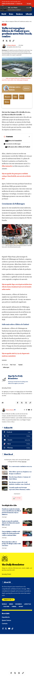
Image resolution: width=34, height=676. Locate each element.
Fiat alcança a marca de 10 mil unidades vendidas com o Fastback (19, 483)
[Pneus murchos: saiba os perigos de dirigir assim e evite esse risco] (27, 544)
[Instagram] (31, 410)
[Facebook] (26, 410)
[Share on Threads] (10, 40)
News (4, 24)
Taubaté (20, 364)
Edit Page (24, 461)
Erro (21, 97)
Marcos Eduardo (12, 45)
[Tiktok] (17, 444)
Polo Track (13, 364)
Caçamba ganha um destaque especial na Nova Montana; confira (19, 488)
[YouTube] (29, 410)
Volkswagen (6, 367)
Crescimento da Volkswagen (13, 144)
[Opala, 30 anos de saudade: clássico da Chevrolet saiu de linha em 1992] (27, 523)
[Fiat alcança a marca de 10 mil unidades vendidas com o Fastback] (5, 483)
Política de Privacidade (8, 3)
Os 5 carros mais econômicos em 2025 (20, 466)
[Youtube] (17, 440)
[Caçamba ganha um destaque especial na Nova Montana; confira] (5, 489)
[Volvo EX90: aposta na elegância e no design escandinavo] (5, 473)
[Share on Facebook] (3, 40)
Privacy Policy (17, 393)
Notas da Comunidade (15, 141)
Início (3, 21)
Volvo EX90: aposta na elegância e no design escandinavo (20, 473)
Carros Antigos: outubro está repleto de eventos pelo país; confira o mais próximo (11, 533)
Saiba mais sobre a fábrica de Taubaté (18, 147)
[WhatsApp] (17, 448)
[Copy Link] (13, 40)
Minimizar (26, 88)
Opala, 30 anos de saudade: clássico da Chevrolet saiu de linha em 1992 (11, 523)
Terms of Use (20, 391)
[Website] (25, 410)
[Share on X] (6, 40)
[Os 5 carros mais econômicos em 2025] (5, 467)
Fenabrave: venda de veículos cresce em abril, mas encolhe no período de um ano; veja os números (11, 511)
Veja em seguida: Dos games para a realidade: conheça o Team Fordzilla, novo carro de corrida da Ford (16, 176)
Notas (7, 102)
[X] (17, 436)
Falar (15, 97)
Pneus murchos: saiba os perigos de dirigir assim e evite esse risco (11, 543)
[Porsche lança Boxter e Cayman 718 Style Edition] (5, 478)
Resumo (7, 97)
